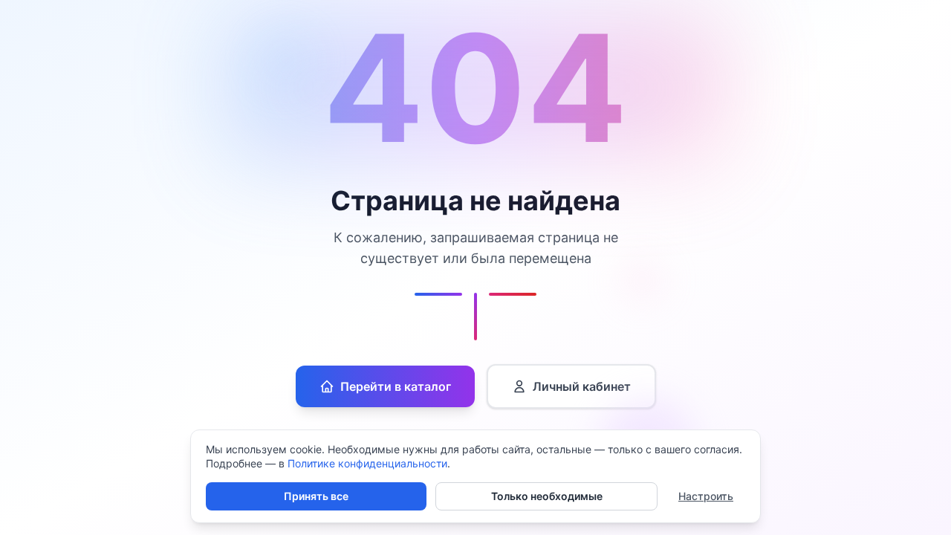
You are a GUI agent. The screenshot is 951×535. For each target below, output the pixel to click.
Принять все (316, 496)
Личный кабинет (582, 386)
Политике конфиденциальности (367, 463)
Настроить (705, 496)
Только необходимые (547, 496)
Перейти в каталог (395, 386)
